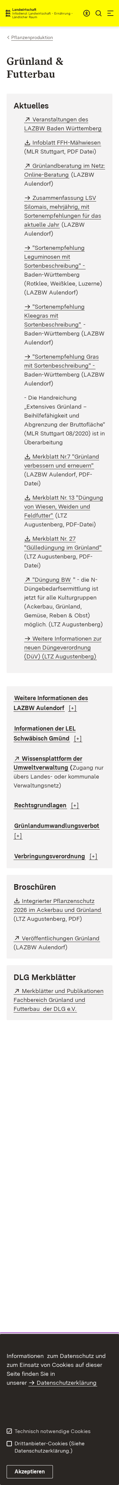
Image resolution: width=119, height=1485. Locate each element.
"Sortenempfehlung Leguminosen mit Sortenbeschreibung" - (54, 256)
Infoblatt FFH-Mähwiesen (66, 142)
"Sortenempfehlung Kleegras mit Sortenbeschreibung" (54, 315)
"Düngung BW (51, 579)
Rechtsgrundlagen (40, 805)
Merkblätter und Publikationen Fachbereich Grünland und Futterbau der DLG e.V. (58, 999)
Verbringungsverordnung (49, 856)
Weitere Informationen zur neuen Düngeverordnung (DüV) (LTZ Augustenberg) (62, 647)
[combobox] (86, 13)
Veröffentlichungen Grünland (61, 938)
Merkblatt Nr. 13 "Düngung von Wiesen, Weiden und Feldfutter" (63, 506)
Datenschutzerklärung (67, 1382)
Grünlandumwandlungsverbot (56, 825)
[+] (72, 707)
